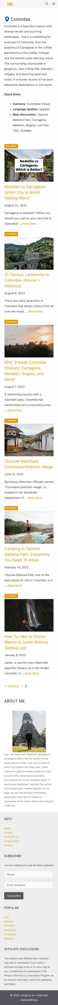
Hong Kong (10, 934)
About (7, 828)
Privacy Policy (11, 841)
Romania (8, 921)
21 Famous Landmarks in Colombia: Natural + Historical (27, 280)
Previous (11, 686)
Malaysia (9, 938)
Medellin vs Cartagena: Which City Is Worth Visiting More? (25, 192)
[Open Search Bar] (46, 4)
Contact (8, 832)
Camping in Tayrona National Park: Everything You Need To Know (27, 554)
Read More (29, 223)
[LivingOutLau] (10, 4)
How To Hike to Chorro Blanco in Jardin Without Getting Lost (26, 642)
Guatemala (10, 930)
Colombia (11, 146)
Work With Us (11, 836)
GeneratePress (29, 1000)
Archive (8, 845)
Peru (6, 917)
